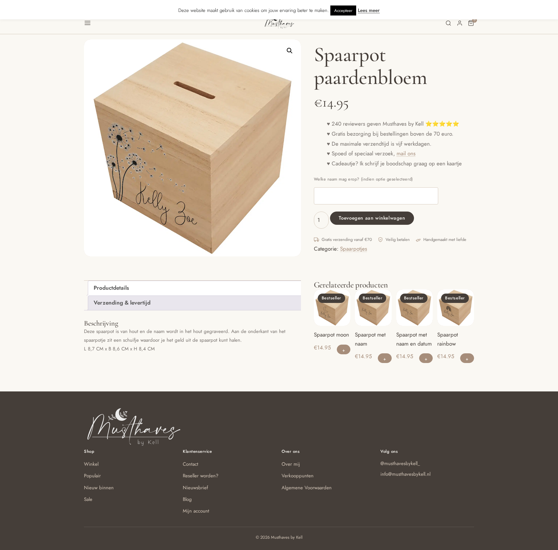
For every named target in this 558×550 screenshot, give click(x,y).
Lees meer (369, 10)
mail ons (406, 153)
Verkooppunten (298, 475)
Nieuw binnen (99, 487)
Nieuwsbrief (195, 487)
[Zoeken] (448, 23)
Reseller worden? (200, 475)
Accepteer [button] (343, 10)
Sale (88, 499)
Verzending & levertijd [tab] (122, 302)
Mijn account (196, 510)
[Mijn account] (460, 23)
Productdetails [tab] (111, 288)
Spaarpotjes (353, 249)
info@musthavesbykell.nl (405, 474)
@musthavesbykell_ (400, 463)
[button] (174, 22)
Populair (92, 475)
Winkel (91, 464)
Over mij (291, 464)
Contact (190, 464)
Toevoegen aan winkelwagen (372, 218)
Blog (187, 499)
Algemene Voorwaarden (307, 487)
